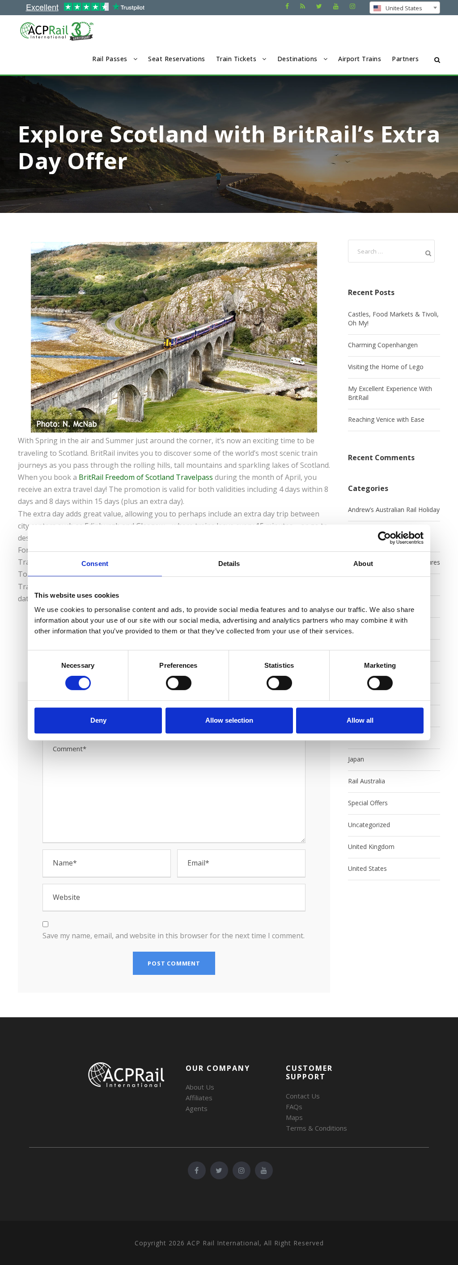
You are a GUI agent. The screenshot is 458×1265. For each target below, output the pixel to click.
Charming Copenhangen (383, 345)
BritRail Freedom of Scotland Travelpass (146, 477)
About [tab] (363, 563)
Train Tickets (236, 58)
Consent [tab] (94, 563)
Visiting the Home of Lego (386, 366)
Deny (98, 720)
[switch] (178, 683)
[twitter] (319, 6)
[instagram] (352, 6)
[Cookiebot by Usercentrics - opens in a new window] (384, 538)
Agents (197, 1108)
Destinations (297, 58)
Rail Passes (109, 58)
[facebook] (287, 6)
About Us (200, 1086)
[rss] (302, 6)
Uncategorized (369, 824)
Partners (405, 58)
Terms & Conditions (316, 1128)
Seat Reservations (176, 58)
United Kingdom (371, 846)
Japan (356, 759)
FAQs (294, 1106)
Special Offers (368, 803)
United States (367, 868)
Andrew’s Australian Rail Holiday (394, 509)
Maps (294, 1117)
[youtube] (336, 6)
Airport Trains (359, 58)
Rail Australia (366, 781)
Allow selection (229, 720)
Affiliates (199, 1097)
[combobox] (404, 7)
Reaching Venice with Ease (386, 419)
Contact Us (303, 1095)
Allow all (360, 720)
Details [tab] (229, 563)
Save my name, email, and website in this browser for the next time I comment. (173, 935)
